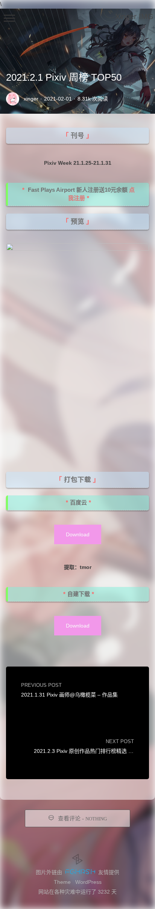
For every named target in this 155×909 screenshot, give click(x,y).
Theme (62, 882)
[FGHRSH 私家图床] (80, 872)
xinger (31, 99)
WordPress (88, 882)
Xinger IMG (134, 16)
